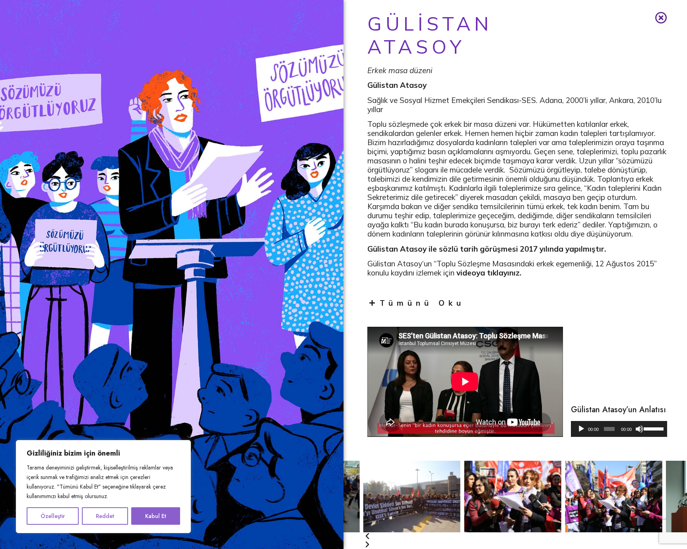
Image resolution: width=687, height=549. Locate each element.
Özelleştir (53, 516)
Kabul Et (155, 516)
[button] (503, 525)
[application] (619, 429)
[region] (103, 486)
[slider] (653, 428)
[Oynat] (581, 429)
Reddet (105, 516)
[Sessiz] (639, 429)
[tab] (517, 303)
